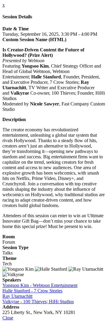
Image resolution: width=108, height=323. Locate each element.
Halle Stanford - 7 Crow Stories (32, 290)
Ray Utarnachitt (17, 296)
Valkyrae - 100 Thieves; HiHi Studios (38, 301)
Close (7, 317)
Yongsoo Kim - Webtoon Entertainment (39, 285)
